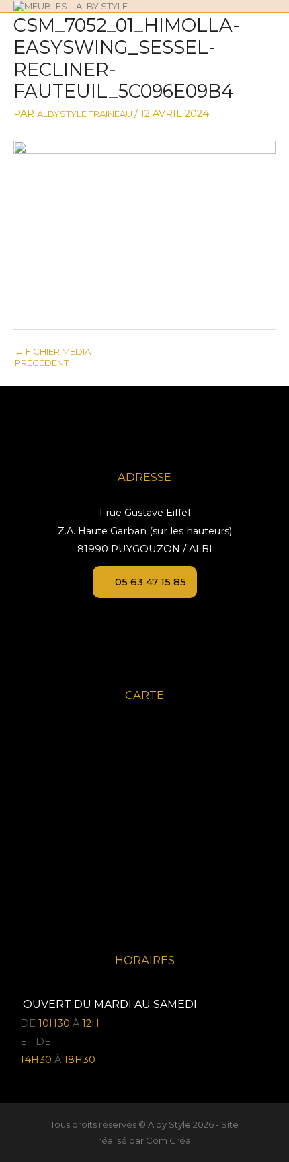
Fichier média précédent (53, 356)
